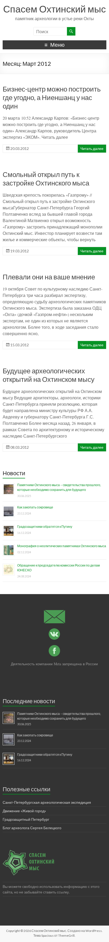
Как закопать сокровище (35, 507)
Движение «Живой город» (24, 811)
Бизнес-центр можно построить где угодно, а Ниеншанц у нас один (52, 97)
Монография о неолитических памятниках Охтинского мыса (61, 546)
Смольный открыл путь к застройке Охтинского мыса (46, 178)
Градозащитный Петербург (26, 819)
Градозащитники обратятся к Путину (44, 527)
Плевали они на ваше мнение (49, 277)
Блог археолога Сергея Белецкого (32, 828)
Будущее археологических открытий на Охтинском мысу (48, 374)
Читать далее (91, 148)
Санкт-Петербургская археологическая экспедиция (47, 802)
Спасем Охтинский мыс (54, 9)
